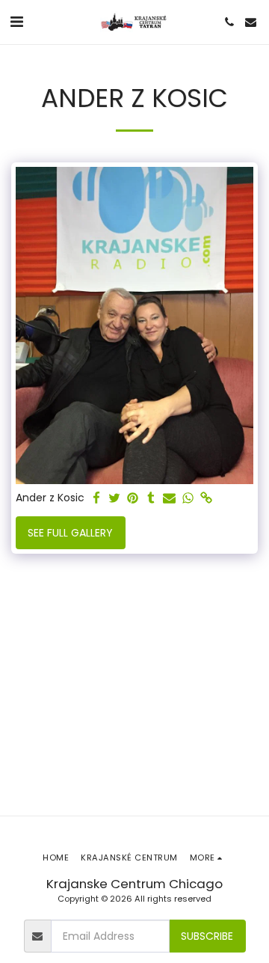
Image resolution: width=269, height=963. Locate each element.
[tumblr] (151, 499)
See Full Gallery (70, 532)
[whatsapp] (188, 499)
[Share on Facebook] (96, 499)
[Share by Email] (169, 499)
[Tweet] (115, 499)
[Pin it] (133, 499)
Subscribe (207, 936)
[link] (206, 499)
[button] (16, 21)
